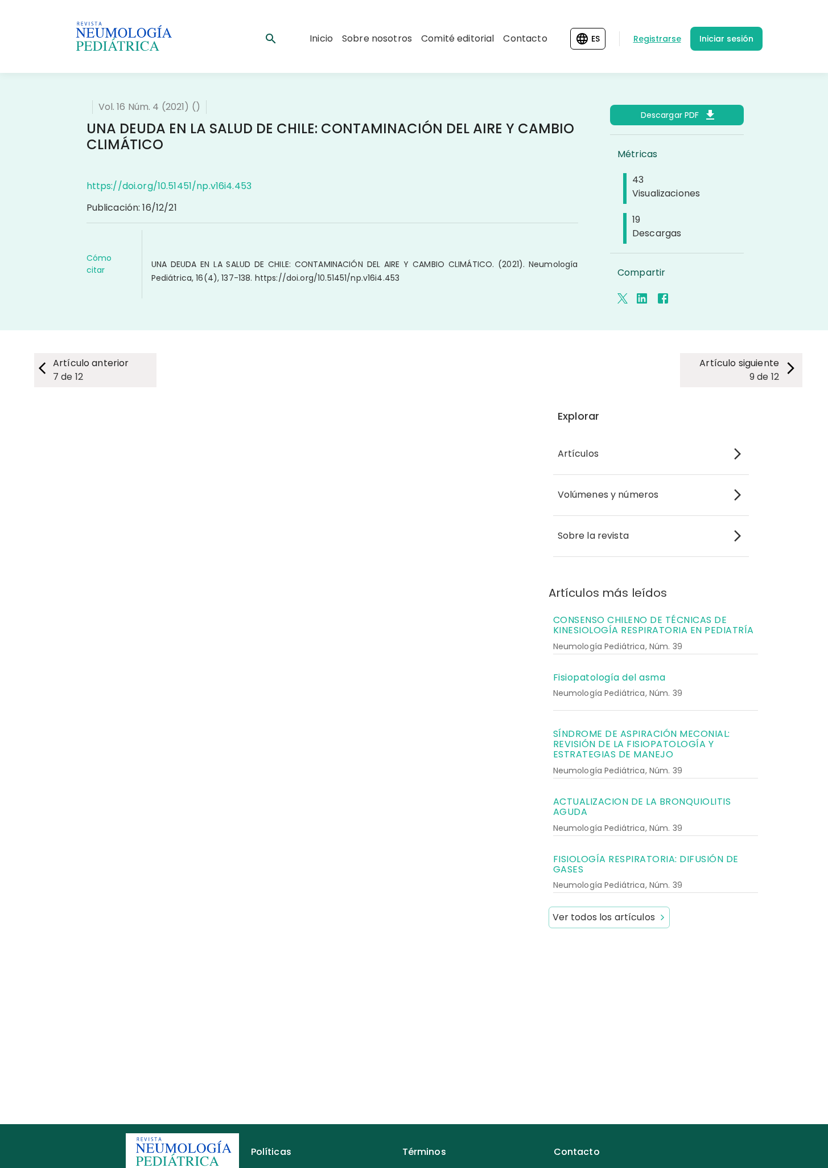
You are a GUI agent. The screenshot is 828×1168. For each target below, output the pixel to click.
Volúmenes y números (608, 494)
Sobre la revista (593, 535)
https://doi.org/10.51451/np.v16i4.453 (169, 185)
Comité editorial (457, 38)
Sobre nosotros (377, 38)
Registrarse (657, 38)
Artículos (578, 453)
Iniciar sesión (726, 38)
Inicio (321, 38)
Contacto (525, 38)
